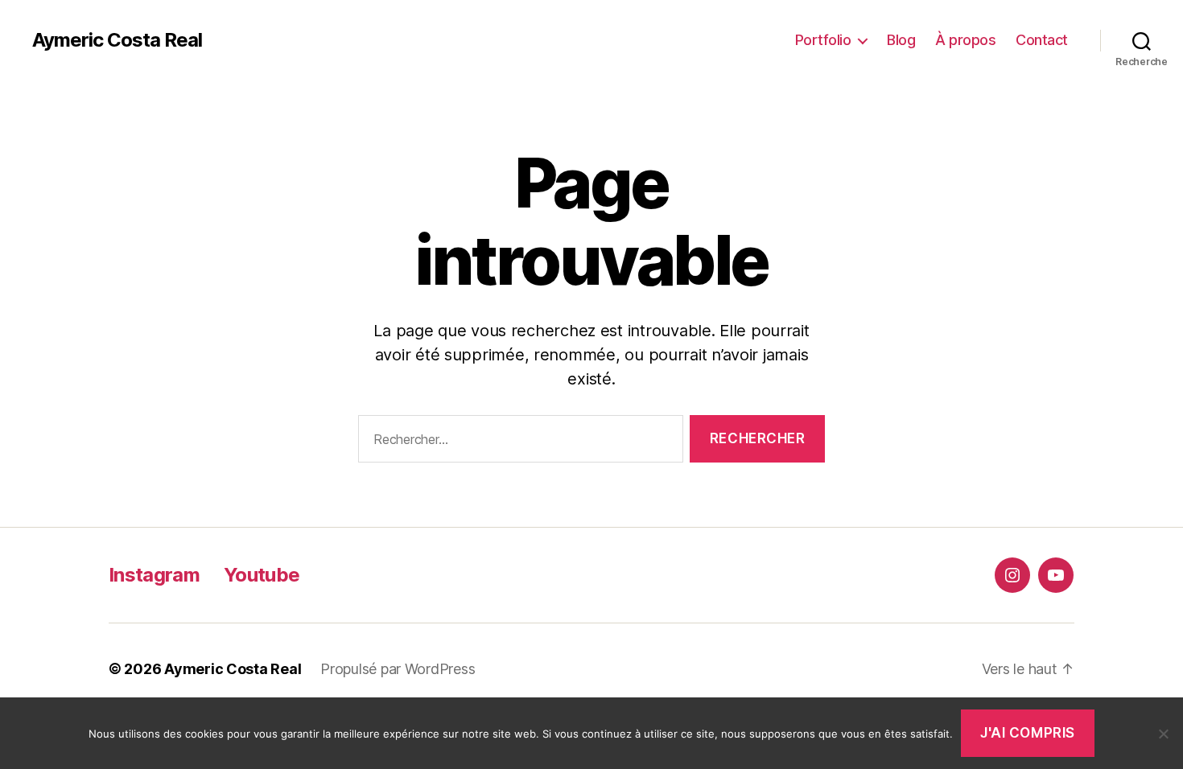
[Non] (1163, 734)
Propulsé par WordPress (397, 668)
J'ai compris (1027, 733)
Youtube (261, 574)
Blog (901, 39)
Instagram (154, 574)
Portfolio (823, 39)
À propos (965, 39)
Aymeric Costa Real (117, 40)
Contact (1042, 39)
